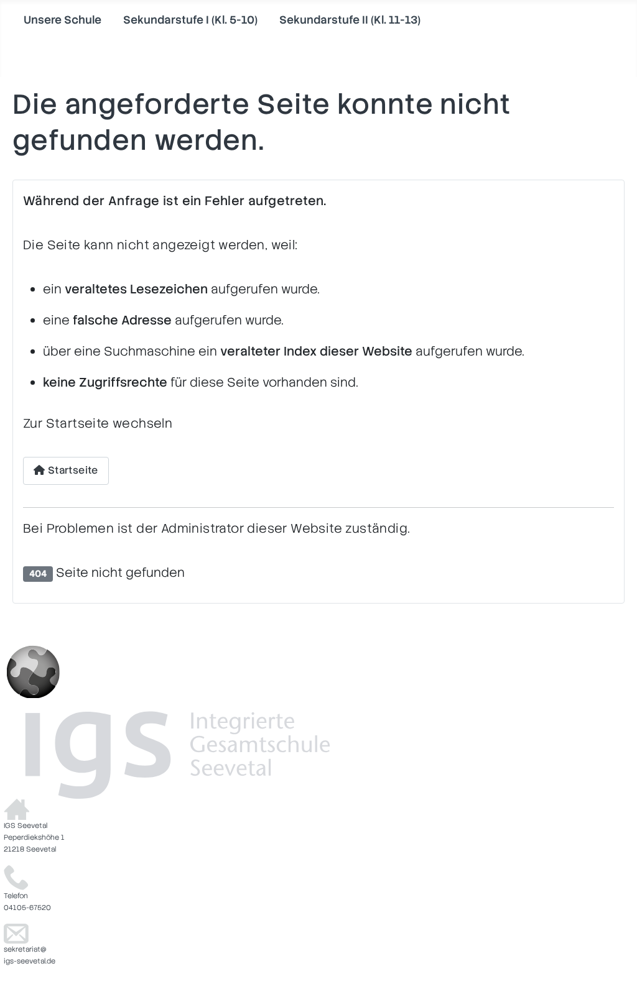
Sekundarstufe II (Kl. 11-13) (350, 19)
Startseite (71, 470)
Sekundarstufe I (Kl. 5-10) (190, 19)
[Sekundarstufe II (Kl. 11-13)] (287, 39)
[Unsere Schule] (31, 39)
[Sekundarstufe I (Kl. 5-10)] (131, 39)
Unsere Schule (62, 19)
